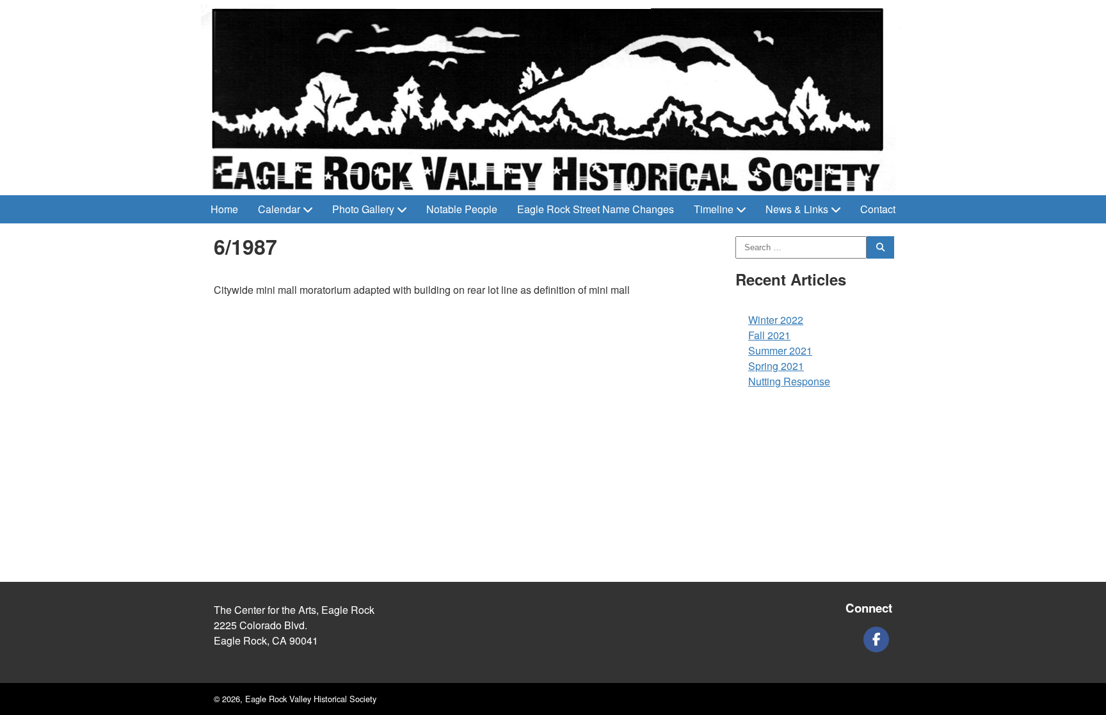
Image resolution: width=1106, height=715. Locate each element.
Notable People (461, 209)
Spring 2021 (776, 365)
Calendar (279, 209)
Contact (877, 209)
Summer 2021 (780, 350)
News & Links (796, 209)
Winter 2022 (775, 319)
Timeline (713, 209)
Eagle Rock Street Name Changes (595, 209)
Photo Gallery (363, 209)
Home (224, 209)
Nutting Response (789, 381)
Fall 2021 (769, 335)
